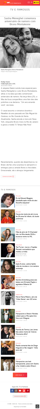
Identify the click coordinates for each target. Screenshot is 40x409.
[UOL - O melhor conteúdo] (7, 3)
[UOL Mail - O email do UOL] (29, 2)
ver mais (18, 375)
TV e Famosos (20, 9)
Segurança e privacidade (20, 406)
